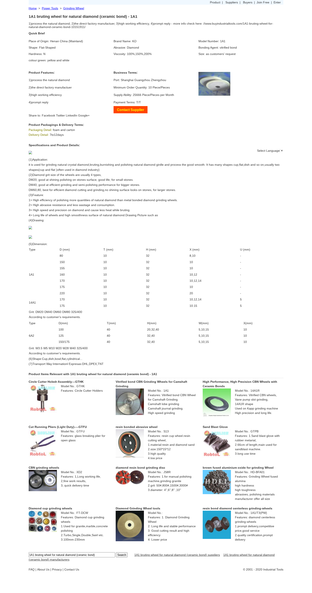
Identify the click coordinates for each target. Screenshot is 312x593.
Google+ (84, 115)
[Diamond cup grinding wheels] (43, 521)
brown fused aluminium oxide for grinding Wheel (238, 467)
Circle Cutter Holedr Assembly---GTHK (56, 381)
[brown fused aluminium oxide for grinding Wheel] (217, 482)
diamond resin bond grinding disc (140, 467)
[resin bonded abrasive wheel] (130, 443)
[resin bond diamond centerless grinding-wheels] (217, 524)
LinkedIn (71, 115)
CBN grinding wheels (44, 467)
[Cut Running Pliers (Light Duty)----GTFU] (43, 443)
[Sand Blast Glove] (217, 443)
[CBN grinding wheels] (43, 480)
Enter (277, 2)
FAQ (32, 569)
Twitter (60, 115)
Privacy (57, 569)
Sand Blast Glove (215, 427)
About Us (43, 569)
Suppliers (231, 2)
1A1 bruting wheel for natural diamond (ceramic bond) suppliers (177, 555)
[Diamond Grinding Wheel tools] (130, 525)
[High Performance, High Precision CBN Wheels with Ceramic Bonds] (217, 402)
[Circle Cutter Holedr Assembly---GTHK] (43, 398)
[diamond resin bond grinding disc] (130, 477)
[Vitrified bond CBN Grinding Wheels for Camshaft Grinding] (130, 401)
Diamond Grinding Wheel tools (138, 508)
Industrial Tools (273, 569)
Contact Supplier (130, 110)
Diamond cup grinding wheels (50, 508)
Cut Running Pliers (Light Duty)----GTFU (58, 427)
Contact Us (71, 569)
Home (33, 8)
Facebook (48, 115)
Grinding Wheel (73, 8)
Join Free (263, 2)
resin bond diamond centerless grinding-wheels (237, 508)
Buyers (247, 2)
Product (215, 2)
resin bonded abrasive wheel (136, 427)
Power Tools (50, 8)
